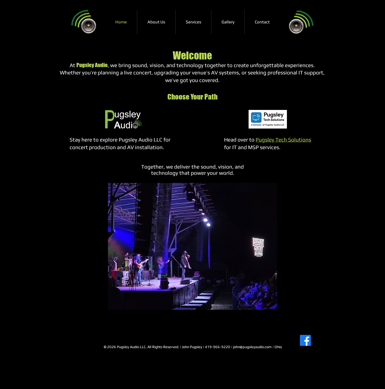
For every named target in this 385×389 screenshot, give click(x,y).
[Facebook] (305, 340)
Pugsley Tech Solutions (283, 139)
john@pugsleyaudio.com (252, 347)
